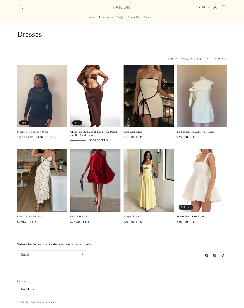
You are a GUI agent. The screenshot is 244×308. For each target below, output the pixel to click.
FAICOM (30, 302)
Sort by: (172, 58)
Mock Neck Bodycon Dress (32, 131)
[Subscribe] (81, 254)
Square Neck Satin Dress (190, 216)
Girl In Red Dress (80, 216)
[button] (21, 7)
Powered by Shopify (46, 302)
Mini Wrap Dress (133, 131)
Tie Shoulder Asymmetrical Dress (195, 131)
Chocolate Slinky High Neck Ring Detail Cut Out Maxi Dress (93, 133)
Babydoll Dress (132, 216)
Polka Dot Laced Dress (30, 216)
